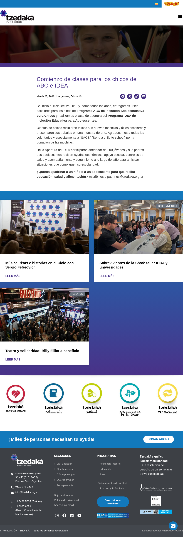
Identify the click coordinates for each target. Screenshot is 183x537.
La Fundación (64, 463)
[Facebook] (64, 515)
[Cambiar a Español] (156, 4)
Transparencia (65, 485)
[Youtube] (79, 515)
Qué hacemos (65, 469)
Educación (106, 469)
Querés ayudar (65, 479)
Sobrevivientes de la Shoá (112, 483)
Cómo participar (66, 474)
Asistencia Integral (110, 463)
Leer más (12, 275)
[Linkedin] (72, 515)
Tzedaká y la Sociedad (112, 488)
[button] (180, 17)
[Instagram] (57, 515)
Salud (103, 474)
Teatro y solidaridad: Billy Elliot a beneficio (42, 351)
